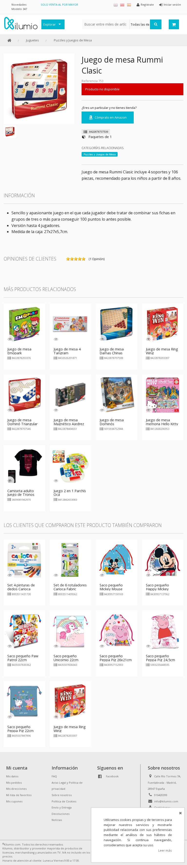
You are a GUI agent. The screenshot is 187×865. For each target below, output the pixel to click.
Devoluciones (60, 814)
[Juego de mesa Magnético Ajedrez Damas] (70, 394)
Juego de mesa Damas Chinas (112, 351)
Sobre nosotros (62, 795)
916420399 (160, 795)
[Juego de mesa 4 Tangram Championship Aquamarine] (70, 324)
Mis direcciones (16, 788)
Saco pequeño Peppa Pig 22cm (20, 728)
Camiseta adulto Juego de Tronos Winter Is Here (20, 495)
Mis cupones (14, 801)
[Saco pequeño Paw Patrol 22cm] (24, 630)
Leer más (165, 850)
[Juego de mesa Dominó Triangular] (24, 394)
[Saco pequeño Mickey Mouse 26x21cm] (116, 560)
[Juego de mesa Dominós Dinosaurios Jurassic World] (116, 394)
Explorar (49, 24)
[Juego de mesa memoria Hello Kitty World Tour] (163, 394)
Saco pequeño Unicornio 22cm (66, 658)
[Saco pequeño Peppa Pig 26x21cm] (116, 630)
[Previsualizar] (9, 339)
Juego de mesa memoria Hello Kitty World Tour (162, 424)
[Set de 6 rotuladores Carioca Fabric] (70, 560)
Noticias (57, 820)
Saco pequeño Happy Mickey (157, 587)
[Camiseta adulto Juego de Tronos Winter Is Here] (24, 465)
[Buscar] (155, 24)
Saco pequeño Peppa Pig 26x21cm (116, 658)
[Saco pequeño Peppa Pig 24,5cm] (163, 630)
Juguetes (32, 40)
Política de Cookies (64, 801)
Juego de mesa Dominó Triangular (22, 422)
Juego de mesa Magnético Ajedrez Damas (69, 424)
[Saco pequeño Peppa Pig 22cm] (24, 701)
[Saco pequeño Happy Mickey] (163, 560)
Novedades (18, 4)
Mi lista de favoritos (18, 795)
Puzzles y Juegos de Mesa (73, 40)
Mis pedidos (14, 782)
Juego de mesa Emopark (19, 351)
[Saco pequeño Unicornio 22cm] (70, 630)
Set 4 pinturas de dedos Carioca (21, 587)
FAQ (54, 776)
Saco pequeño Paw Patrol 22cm (22, 658)
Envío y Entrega (62, 807)
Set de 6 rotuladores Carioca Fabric (70, 587)
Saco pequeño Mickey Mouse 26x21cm (111, 589)
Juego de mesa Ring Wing (162, 351)
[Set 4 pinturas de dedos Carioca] (24, 560)
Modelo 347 (19, 9)
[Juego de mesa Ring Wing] (163, 324)
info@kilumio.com (166, 801)
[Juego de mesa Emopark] (24, 324)
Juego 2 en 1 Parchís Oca (70, 493)
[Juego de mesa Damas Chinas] (116, 324)
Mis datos (12, 776)
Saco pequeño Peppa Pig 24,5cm (160, 658)
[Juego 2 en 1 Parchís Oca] (70, 465)
